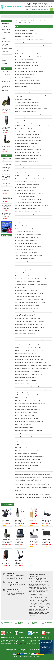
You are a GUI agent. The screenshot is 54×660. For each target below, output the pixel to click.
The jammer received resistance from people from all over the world (32, 108)
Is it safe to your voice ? (22, 287)
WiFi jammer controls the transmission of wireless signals (30, 430)
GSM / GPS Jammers (6, 56)
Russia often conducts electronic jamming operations (28, 137)
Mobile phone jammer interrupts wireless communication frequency (32, 362)
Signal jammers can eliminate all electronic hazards (28, 305)
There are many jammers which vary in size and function (29, 202)
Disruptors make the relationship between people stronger (29, 228)
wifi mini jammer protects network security (26, 380)
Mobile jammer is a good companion (25, 59)
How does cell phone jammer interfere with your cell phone (30, 170)
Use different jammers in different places (25, 223)
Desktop (44, 21)
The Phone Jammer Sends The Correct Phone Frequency (30, 339)
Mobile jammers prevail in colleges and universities (27, 42)
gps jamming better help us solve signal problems (28, 392)
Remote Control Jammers (5, 37)
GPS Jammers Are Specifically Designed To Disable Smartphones (31, 347)
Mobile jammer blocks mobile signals (25, 427)
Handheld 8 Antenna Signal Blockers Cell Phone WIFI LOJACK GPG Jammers (6, 109)
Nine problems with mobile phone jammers (26, 187)
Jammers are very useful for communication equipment (29, 234)
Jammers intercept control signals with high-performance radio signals (6, 177)
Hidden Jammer (5, 23)
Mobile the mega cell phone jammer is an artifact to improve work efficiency (34, 365)
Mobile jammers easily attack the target (25, 74)
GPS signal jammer (22, 643)
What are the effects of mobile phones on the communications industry (32, 368)
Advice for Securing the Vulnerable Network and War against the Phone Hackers (34, 278)
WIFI (29, 21)
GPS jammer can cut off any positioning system (27, 412)
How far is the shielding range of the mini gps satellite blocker (30, 400)
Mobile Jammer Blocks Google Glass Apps (26, 333)
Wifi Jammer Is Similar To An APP (24, 342)
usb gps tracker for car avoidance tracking (26, 353)
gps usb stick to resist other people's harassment (28, 371)
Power (49, 21)
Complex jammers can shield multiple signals (27, 240)
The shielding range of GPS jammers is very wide (28, 120)
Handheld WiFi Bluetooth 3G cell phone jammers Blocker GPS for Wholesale (32, 520)
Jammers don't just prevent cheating (25, 128)
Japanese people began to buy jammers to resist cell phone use (31, 114)
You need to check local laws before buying (26, 196)
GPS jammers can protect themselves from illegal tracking (30, 421)
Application (25, 22)
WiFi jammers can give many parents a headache (28, 102)
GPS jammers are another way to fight (25, 146)
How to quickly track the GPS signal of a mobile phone (29, 386)
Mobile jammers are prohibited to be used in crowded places (30, 299)
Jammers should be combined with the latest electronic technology (6, 169)
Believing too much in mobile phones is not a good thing (29, 164)
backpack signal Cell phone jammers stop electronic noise (30, 359)
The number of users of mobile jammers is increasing (28, 80)
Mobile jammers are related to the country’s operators (28, 83)
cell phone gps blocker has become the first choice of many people (32, 389)
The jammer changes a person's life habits (26, 117)
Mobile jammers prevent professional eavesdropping (28, 459)
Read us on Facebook (21, 633)
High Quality (18, 22)
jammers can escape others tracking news (26, 258)
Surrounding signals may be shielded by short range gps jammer (31, 403)
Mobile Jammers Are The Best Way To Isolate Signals (29, 330)
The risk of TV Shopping (22, 273)
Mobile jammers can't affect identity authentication (28, 465)
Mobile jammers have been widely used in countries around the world (32, 178)
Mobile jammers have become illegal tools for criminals (29, 296)
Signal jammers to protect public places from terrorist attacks (30, 193)
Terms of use (9, 649)
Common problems (17, 649)
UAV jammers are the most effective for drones (26, 33)
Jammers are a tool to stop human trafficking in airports (29, 246)
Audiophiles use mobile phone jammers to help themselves (30, 71)
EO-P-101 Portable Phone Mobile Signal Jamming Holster (46, 541)
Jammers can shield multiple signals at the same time (28, 237)
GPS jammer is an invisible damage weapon (26, 123)
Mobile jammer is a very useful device (25, 99)
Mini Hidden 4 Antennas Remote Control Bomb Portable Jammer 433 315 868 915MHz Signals (7, 562)
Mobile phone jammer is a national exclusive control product (30, 456)
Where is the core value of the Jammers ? (26, 267)
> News (3, 238)
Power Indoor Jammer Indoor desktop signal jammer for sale (7, 206)
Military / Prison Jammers (11, 648)
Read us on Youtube (48, 633)
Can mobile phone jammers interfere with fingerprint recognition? (31, 442)
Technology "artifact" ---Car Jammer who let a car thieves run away (32, 284)
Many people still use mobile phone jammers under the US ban (31, 92)
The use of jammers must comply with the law (27, 252)
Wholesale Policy (37, 648)
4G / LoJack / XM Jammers (5, 52)
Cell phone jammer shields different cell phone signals (29, 439)
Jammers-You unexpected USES (24, 270)
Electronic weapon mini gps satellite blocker (26, 406)
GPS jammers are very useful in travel (25, 415)
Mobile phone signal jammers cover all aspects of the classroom (31, 321)
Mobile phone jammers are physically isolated (26, 51)
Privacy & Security (22, 648)
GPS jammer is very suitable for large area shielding (28, 175)
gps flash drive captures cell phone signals (26, 377)
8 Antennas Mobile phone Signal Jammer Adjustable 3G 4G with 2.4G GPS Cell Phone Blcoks (34, 541)
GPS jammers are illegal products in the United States (28, 134)
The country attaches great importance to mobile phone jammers (30, 39)
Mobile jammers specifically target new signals (27, 290)
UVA (22, 21)
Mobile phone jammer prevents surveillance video (28, 450)
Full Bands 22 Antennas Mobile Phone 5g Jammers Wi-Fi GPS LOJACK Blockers (6, 520)
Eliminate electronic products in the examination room (28, 318)
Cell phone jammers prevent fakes (24, 445)
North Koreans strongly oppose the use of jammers (28, 105)
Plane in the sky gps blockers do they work (26, 397)
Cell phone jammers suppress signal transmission (28, 184)
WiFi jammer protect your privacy (24, 68)
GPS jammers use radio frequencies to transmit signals (29, 155)
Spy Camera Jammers (7, 48)
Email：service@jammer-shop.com (46, 649)
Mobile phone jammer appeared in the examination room (28, 53)
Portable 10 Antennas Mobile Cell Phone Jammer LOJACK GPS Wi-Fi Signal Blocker (7, 148)
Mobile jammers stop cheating (24, 468)
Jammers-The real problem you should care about (28, 264)
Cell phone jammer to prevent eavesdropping (27, 453)
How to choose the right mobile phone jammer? (27, 65)
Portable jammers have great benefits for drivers (27, 243)
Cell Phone (33, 21)
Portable (39, 21)
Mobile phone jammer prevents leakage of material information (31, 311)
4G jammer (32, 493)
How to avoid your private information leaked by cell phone (30, 293)
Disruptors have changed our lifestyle (25, 231)
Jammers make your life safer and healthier (26, 225)
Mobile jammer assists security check (25, 447)
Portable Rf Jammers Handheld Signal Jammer (6, 190)
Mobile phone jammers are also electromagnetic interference (30, 56)
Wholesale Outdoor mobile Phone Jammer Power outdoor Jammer (7, 198)
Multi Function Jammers (5, 44)
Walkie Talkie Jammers (4, 64)
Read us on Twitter (35, 633)
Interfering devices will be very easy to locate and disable (29, 255)
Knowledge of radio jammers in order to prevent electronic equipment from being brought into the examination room (32, 314)
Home (6, 17)
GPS (25, 21)
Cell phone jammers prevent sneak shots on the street (29, 462)
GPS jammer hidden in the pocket (24, 217)
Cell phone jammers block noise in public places (27, 418)
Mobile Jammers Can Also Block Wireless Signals (28, 345)
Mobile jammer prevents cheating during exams (27, 436)
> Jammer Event (5, 243)
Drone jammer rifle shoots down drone (24, 36)
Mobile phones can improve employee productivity (6, 183)
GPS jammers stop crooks (22, 86)
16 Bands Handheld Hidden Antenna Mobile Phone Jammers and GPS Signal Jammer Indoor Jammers (7, 128)
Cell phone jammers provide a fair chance (25, 48)
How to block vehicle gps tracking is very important (28, 409)
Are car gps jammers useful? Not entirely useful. (28, 383)
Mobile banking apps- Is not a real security (6, 163)
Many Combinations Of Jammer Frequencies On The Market (30, 327)
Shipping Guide (14, 651)
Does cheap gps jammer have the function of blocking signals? (31, 395)
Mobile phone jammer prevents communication (27, 433)
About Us (30, 648)
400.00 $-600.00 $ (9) (6, 79)
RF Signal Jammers (6, 29)
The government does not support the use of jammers (29, 199)
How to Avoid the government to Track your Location (28, 281)
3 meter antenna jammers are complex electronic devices (30, 374)
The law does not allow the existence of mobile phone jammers (31, 302)
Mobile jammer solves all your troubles (25, 89)
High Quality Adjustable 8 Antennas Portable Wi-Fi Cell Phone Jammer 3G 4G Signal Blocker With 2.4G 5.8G (20, 562)
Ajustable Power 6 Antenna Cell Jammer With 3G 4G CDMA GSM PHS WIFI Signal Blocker (47, 520)
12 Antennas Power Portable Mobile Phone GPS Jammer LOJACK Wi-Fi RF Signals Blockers (7, 541)
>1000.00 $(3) (5, 90)
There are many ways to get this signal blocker (27, 208)
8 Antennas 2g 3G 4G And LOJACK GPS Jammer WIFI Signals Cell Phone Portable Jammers (20, 520)
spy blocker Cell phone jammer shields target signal (28, 356)
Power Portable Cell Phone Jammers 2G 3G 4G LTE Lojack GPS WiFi (19, 541)
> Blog (3, 241)
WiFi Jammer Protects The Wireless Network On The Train (30, 336)
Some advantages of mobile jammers (25, 167)
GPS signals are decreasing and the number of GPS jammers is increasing (33, 125)
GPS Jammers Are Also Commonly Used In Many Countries (30, 350)
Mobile (30, 22)
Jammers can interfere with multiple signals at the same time (30, 214)
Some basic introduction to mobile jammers (26, 181)
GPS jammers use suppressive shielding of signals (28, 143)
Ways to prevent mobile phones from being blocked (28, 173)
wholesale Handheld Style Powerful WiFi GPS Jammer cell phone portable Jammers (6, 215)
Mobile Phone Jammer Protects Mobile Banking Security (29, 324)
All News (18, 21)
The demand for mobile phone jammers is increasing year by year (30, 45)
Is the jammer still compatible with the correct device (28, 211)
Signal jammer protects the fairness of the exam (27, 308)
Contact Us (26, 649)
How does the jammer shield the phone (25, 190)
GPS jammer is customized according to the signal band (29, 149)
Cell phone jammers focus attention (24, 77)
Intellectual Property (34, 649)
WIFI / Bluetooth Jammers (5, 59)
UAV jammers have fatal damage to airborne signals (28, 152)
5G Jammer (4, 26)
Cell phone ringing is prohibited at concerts (26, 111)
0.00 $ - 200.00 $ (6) (6, 71)
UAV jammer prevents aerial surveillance (25, 30)
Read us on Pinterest (8, 633)
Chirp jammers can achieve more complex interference (29, 140)
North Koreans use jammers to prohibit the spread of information (31, 131)
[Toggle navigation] (1, 13)
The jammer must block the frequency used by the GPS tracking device (32, 205)
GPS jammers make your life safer (24, 424)
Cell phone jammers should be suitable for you (27, 62)
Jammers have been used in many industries (27, 220)
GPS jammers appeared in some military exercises (28, 161)
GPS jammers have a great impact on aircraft (27, 158)
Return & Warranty (23, 651)
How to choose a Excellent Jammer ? (25, 275)
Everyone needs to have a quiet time (25, 249)
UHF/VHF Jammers (6, 41)
